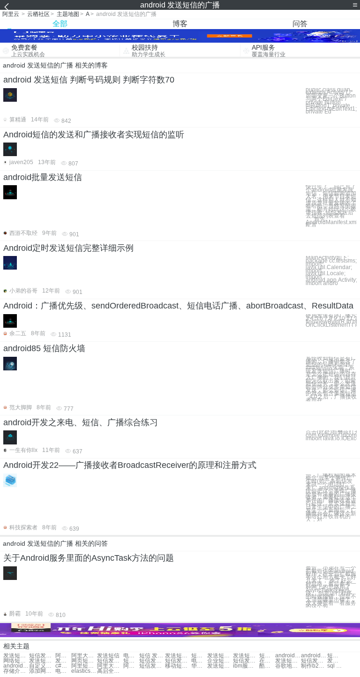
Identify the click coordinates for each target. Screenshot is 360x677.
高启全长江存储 (110, 671)
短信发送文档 (314, 660)
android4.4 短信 (16, 666)
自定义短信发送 (42, 666)
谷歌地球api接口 (288, 666)
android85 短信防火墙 (44, 348)
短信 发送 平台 (152, 655)
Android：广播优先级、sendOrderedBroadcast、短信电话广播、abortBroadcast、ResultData (178, 305)
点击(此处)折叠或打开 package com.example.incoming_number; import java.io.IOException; (331, 435)
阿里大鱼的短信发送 (84, 655)
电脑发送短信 (131, 655)
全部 (60, 24)
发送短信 (108, 655)
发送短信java (288, 660)
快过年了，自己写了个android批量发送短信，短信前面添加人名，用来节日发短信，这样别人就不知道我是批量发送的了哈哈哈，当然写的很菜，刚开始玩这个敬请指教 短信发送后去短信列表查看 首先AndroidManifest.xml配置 (331, 206)
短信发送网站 (178, 660)
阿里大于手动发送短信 (131, 666)
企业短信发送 (220, 660)
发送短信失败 (178, 655)
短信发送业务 (246, 660)
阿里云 (10, 14)
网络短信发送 (16, 660)
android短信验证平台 (314, 655)
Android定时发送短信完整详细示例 (68, 248)
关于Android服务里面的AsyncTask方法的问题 (88, 558)
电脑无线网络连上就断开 (63, 671)
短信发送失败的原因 (42, 655)
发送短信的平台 (16, 655)
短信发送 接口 (131, 660)
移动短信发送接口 (178, 666)
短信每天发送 (199, 655)
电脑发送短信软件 (199, 660)
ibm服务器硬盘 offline (246, 666)
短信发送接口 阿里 (152, 666)
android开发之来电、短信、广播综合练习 (80, 422)
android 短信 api (288, 655)
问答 (300, 24)
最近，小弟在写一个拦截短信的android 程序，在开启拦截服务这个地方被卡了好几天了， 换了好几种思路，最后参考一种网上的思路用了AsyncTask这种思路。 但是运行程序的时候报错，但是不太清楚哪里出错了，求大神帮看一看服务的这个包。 (331, 587)
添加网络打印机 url (42, 671)
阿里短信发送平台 (84, 666)
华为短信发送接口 (199, 666)
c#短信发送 (63, 666)
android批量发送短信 (42, 177)
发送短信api (42, 660)
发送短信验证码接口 (220, 666)
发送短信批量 (246, 655)
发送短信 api (63, 660)
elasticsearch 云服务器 (84, 671)
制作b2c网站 (314, 666)
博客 (180, 24)
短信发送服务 (152, 660)
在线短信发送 (267, 660)
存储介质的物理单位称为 (16, 671)
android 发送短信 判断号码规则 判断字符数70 (88, 79)
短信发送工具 (110, 660)
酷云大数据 (267, 666)
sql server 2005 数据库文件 (335, 666)
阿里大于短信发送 (110, 666)
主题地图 (68, 14)
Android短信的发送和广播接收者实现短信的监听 (93, 134)
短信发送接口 (335, 655)
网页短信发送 (84, 660)
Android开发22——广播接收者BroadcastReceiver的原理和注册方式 (129, 465)
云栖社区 (38, 14)
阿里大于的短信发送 (63, 655)
